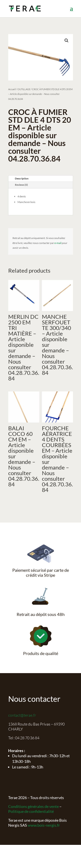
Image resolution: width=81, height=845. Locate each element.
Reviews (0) (21, 184)
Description (22, 178)
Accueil (12, 89)
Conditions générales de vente (33, 806)
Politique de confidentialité (31, 811)
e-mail (57, 243)
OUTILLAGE (23, 89)
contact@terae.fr (22, 715)
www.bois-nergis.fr (44, 825)
